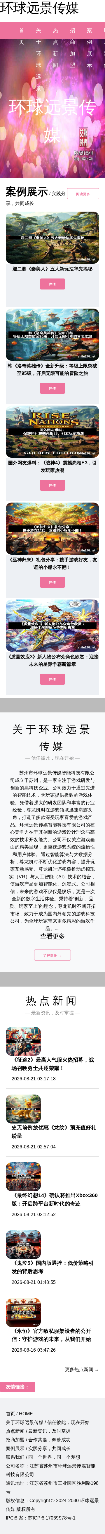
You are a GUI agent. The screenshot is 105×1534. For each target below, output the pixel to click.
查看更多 (52, 936)
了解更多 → (52, 955)
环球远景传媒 (39, 7)
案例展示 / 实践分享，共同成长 (38, 1448)
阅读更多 (83, 194)
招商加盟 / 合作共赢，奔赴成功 (38, 1439)
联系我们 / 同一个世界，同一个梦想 (43, 1457)
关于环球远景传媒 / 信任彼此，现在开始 (48, 1422)
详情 (52, 284)
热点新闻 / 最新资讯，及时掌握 (38, 1431)
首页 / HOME (19, 1413)
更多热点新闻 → (82, 1369)
